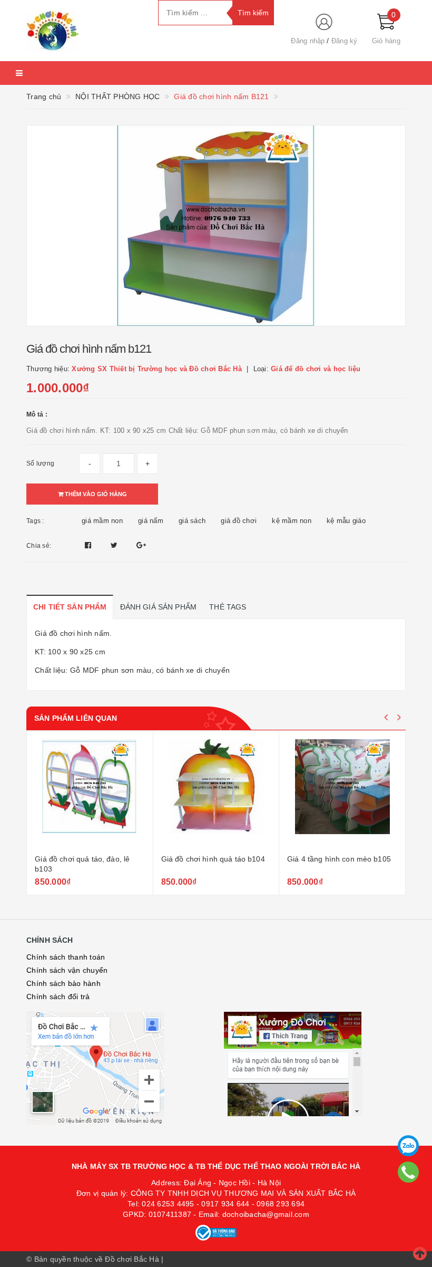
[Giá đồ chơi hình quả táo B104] (93, 794)
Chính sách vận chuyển (66, 970)
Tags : (35, 521)
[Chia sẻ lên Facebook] (89, 545)
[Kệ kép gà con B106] (345, 794)
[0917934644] (408, 1171)
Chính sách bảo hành (63, 983)
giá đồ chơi (239, 521)
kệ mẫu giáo (346, 521)
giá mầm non (102, 521)
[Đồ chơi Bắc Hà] (84, 30)
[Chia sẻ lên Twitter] (115, 545)
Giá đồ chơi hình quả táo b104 (90, 859)
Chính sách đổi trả (58, 996)
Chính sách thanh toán (65, 957)
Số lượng (40, 463)
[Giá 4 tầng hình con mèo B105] (219, 794)
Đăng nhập (308, 41)
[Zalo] (408, 1145)
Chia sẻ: (38, 545)
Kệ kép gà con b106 (324, 859)
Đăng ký (344, 41)
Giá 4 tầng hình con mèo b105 (216, 859)
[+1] (141, 545)
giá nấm (150, 521)
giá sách (192, 521)
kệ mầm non (291, 521)
